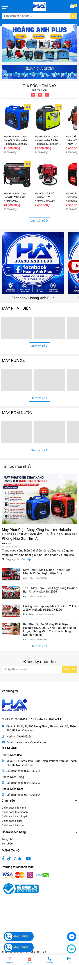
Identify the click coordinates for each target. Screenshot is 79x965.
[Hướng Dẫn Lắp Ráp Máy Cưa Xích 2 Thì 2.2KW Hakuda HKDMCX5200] (11, 610)
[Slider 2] (39, 42)
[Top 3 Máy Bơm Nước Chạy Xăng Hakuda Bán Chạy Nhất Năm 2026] (11, 592)
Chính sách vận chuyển (15, 816)
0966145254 (24, 736)
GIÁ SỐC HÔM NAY (39, 85)
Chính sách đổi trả (12, 820)
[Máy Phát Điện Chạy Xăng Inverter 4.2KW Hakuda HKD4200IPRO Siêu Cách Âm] (48, 118)
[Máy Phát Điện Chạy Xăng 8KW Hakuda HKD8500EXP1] (17, 175)
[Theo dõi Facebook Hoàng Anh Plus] (3, 858)
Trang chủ (7, 839)
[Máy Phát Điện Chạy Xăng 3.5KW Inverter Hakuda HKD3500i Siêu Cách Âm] (17, 118)
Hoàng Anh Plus (36, 951)
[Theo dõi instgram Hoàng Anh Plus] (28, 858)
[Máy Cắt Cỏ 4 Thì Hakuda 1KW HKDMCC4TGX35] (48, 175)
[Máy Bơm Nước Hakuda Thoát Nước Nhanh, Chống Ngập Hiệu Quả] (11, 574)
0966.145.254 (32, 771)
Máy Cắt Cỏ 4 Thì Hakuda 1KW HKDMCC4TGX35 (45, 197)
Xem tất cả (38, 220)
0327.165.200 (32, 783)
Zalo (18, 858)
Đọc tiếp (26, 559)
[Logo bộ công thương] (20, 888)
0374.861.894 (32, 794)
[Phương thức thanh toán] (25, 875)
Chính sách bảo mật (13, 825)
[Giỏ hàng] (72, 6)
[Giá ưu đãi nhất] (39, 71)
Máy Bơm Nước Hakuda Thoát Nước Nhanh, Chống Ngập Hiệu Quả (46, 571)
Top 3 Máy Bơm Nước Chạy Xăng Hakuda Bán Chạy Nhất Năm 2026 (50, 589)
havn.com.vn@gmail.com (30, 742)
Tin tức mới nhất (16, 466)
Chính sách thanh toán (15, 812)
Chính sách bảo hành (14, 807)
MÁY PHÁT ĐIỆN (16, 308)
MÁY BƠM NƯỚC (17, 412)
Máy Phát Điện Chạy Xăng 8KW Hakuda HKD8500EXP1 (15, 197)
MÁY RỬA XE (13, 360)
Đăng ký (69, 669)
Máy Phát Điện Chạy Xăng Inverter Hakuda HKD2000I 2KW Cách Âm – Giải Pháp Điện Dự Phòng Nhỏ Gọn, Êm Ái (39, 534)
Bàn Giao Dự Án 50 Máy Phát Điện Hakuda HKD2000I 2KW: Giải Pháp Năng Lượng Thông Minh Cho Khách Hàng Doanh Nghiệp (49, 630)
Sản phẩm (7, 843)
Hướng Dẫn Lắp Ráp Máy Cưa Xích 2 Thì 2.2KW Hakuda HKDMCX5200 (49, 607)
